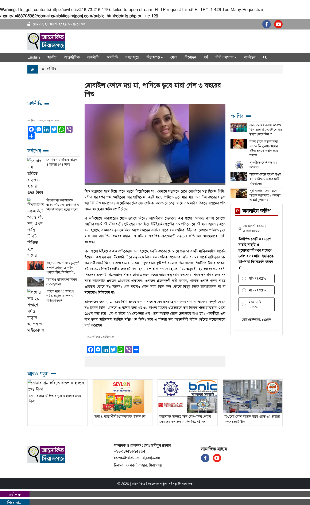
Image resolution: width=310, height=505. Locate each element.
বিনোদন (190, 57)
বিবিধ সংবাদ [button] (225, 57)
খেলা (173, 57)
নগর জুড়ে (132, 57)
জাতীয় (52, 57)
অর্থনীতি (112, 57)
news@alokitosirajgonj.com (137, 457)
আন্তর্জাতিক (72, 57)
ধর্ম (206, 57)
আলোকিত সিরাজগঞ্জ (145, 483)
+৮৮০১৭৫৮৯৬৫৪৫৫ (130, 451)
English (33, 57)
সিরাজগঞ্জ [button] (154, 57)
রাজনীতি (93, 57)
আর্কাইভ (250, 57)
